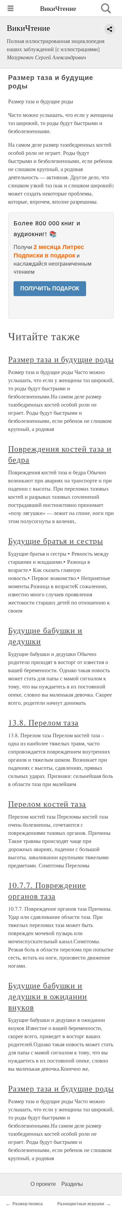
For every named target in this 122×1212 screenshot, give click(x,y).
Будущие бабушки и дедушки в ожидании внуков (47, 996)
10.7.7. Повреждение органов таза (47, 890)
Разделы (72, 1184)
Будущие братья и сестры (55, 540)
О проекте (43, 1184)
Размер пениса (28, 1203)
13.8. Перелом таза (43, 722)
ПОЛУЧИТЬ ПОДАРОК (49, 288)
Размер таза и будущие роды (61, 359)
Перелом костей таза (47, 803)
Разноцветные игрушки (80, 1203)
